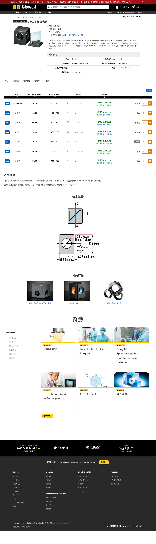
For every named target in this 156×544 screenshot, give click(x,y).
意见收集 (48, 487)
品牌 (14, 506)
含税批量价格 (101, 105)
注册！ (104, 462)
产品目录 (115, 476)
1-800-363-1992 (130, 12)
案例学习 (12, 342)
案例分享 (16, 495)
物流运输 (48, 476)
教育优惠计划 (82, 487)
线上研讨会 (13, 346)
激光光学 (48, 505)
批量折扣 (81, 484)
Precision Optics (50, 497)
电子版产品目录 (116, 480)
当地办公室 (16, 484)
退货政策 (48, 480)
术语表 (12, 358)
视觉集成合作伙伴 (84, 480)
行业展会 (16, 480)
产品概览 (16, 81)
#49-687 (78, 141)
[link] (138, 5)
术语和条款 (22, 527)
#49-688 (79, 151)
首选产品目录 (115, 484)
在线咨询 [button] (62, 447)
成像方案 (48, 509)
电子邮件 (95, 447)
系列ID (125, 16)
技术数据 (27, 81)
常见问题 (12, 354)
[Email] (136, 16)
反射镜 (80, 35)
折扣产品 (81, 491)
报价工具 (124, 448)
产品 (7, 81)
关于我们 (16, 476)
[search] (78, 7)
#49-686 (79, 132)
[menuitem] (18, 12)
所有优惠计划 (82, 476)
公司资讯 (47, 12)
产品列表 (16, 17)
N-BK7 (17, 113)
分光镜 (31, 17)
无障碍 (28, 527)
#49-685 (79, 122)
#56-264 (66, 184)
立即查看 (58, 355)
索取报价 (109, 105)
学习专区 (38, 12)
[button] (130, 12)
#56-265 (75, 184)
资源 (47, 81)
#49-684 (79, 113)
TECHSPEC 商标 (18, 502)
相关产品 (37, 81)
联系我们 (140, 12)
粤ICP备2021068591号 (61, 523)
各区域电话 (31, 451)
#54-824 (78, 103)
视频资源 (12, 350)
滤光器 (71, 35)
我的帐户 (123, 8)
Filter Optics (49, 501)
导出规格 (149, 90)
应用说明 (12, 338)
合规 (14, 499)
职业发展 (16, 487)
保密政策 (15, 527)
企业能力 (26, 12)
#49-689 (79, 161)
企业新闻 (16, 491)
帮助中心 (48, 484)
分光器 (64, 35)
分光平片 (39, 17)
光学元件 (24, 17)
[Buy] (150, 103)
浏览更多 (47, 416)
